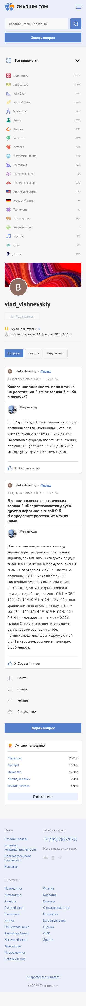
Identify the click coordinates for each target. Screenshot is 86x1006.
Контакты (11, 866)
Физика (46, 371)
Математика (13, 888)
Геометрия (12, 914)
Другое (48, 940)
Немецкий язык (16, 940)
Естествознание (54, 920)
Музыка (48, 927)
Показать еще (43, 797)
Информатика (15, 952)
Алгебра (10, 901)
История (49, 901)
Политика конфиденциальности (20, 847)
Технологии (13, 946)
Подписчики (55, 353)
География (50, 914)
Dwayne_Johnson (19, 786)
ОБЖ (46, 933)
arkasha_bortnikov (19, 779)
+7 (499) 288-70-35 (60, 839)
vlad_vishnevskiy (26, 371)
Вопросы (14, 353)
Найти (75, 23)
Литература (13, 895)
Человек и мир (15, 959)
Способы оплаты (16, 839)
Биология (50, 895)
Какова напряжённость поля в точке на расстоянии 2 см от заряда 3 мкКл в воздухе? (42, 391)
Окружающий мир (56, 908)
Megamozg (15, 758)
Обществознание (17, 927)
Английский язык (17, 933)
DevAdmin (14, 772)
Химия (9, 920)
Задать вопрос (43, 37)
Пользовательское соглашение (18, 858)
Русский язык (14, 908)
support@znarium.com (43, 977)
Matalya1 (13, 765)
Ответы (33, 353)
